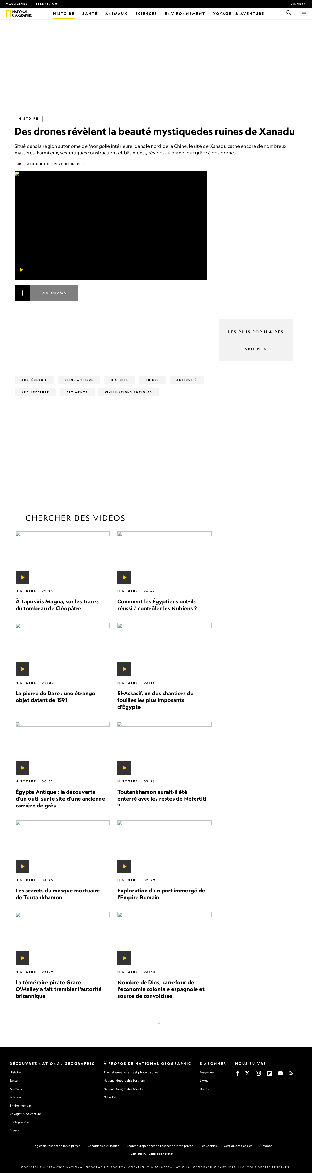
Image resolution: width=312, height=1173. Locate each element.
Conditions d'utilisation (103, 1146)
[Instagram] (258, 1075)
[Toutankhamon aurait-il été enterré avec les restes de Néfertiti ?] (164, 748)
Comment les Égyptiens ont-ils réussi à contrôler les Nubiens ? (157, 604)
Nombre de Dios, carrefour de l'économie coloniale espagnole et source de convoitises (161, 989)
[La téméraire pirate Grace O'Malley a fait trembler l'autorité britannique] (63, 938)
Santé (14, 1080)
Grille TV (110, 1097)
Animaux (16, 1089)
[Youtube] (280, 1075)
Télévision (47, 3)
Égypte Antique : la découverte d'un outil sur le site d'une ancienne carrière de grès (60, 798)
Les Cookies (209, 1146)
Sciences (15, 1097)
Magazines (17, 3)
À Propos (265, 1146)
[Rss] (291, 1075)
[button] (111, 299)
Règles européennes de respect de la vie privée (160, 1146)
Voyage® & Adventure (25, 1114)
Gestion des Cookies (238, 1146)
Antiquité (186, 379)
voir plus (256, 349)
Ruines (152, 379)
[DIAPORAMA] (111, 299)
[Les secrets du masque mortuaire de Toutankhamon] (63, 846)
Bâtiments (77, 392)
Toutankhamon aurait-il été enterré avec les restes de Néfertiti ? (161, 798)
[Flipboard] (269, 1075)
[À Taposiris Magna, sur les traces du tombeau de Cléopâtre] (63, 557)
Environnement (20, 1105)
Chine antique (79, 379)
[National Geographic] (8, 13)
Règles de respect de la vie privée (56, 1146)
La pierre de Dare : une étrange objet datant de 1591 (55, 696)
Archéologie (34, 379)
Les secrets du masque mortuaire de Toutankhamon (58, 894)
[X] (247, 1075)
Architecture (35, 392)
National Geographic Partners (124, 1080)
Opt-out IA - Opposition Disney (152, 1153)
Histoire (29, 118)
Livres (204, 1080)
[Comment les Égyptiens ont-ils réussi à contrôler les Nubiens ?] (164, 557)
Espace (15, 1130)
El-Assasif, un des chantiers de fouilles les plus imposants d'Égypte (155, 700)
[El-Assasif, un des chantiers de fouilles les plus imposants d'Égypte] (164, 649)
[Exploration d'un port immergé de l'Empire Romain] (164, 846)
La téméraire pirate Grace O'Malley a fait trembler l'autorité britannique (59, 989)
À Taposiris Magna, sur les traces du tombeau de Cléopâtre (57, 604)
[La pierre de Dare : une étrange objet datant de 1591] (63, 649)
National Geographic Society (123, 1089)
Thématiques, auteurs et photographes (131, 1072)
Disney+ (298, 3)
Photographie (19, 1122)
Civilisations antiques (128, 392)
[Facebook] (237, 1075)
